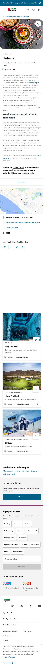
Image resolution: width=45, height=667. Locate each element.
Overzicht (22, 182)
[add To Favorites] (38, 24)
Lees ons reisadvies (30, 3)
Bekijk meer (21, 459)
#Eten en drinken (22, 471)
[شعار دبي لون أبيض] (9, 600)
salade (19, 125)
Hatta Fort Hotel (12, 396)
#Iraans (34, 471)
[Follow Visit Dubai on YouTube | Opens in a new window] (39, 606)
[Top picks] (33, 9)
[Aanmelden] (39, 9)
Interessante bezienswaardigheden (17, 16)
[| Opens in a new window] (13, 606)
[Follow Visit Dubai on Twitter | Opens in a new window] (30, 606)
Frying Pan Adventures (14, 294)
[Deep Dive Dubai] (22, 327)
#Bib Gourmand (9, 474)
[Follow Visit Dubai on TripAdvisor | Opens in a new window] (22, 606)
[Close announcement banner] (40, 3)
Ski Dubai (8, 443)
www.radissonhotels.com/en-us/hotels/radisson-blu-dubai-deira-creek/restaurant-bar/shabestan (23, 222)
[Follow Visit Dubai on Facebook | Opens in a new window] (4, 606)
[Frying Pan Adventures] (22, 275)
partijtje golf (27, 173)
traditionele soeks (16, 170)
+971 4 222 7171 (12, 228)
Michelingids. (34, 82)
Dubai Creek (18, 167)
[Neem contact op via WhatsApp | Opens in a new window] (5, 247)
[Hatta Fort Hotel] (22, 376)
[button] (8, 662)
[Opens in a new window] (10, 247)
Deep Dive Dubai (11, 346)
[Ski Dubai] (22, 423)
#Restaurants (8, 471)
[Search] (28, 10)
